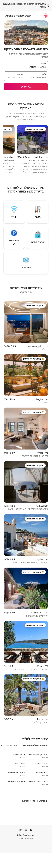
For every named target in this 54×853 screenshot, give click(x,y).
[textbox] (37, 77)
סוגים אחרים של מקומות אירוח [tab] (35, 745)
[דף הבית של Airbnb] (46, 15)
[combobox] (26, 67)
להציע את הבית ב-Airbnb (18, 15)
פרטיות (30, 838)
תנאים (21, 838)
